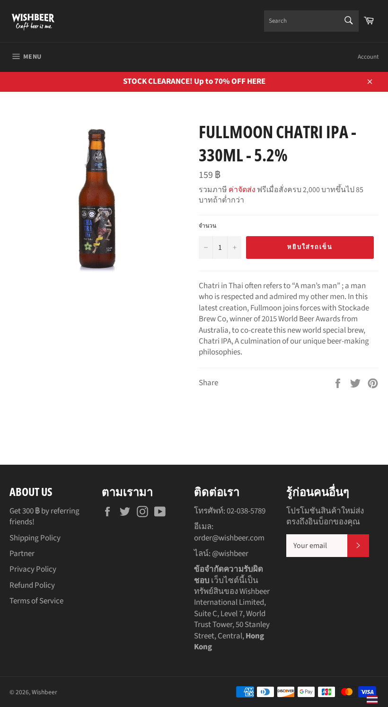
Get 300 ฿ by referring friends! (44, 516)
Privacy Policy (32, 569)
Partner (22, 553)
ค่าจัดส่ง (242, 190)
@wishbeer (230, 553)
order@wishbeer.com (229, 538)
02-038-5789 (246, 511)
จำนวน (207, 226)
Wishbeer (44, 692)
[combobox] (311, 21)
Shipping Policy (35, 538)
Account (368, 57)
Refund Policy (32, 585)
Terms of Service (36, 601)
